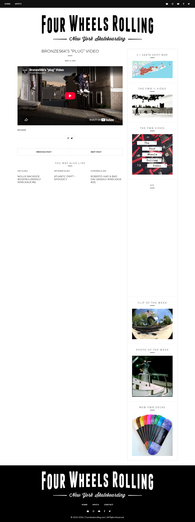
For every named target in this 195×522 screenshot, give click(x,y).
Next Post (96, 152)
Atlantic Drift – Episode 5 (65, 178)
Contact (108, 505)
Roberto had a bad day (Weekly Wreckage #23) (106, 179)
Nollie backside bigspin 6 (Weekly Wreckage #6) (29, 179)
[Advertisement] (152, 243)
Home (7, 4)
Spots (18, 4)
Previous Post (44, 152)
